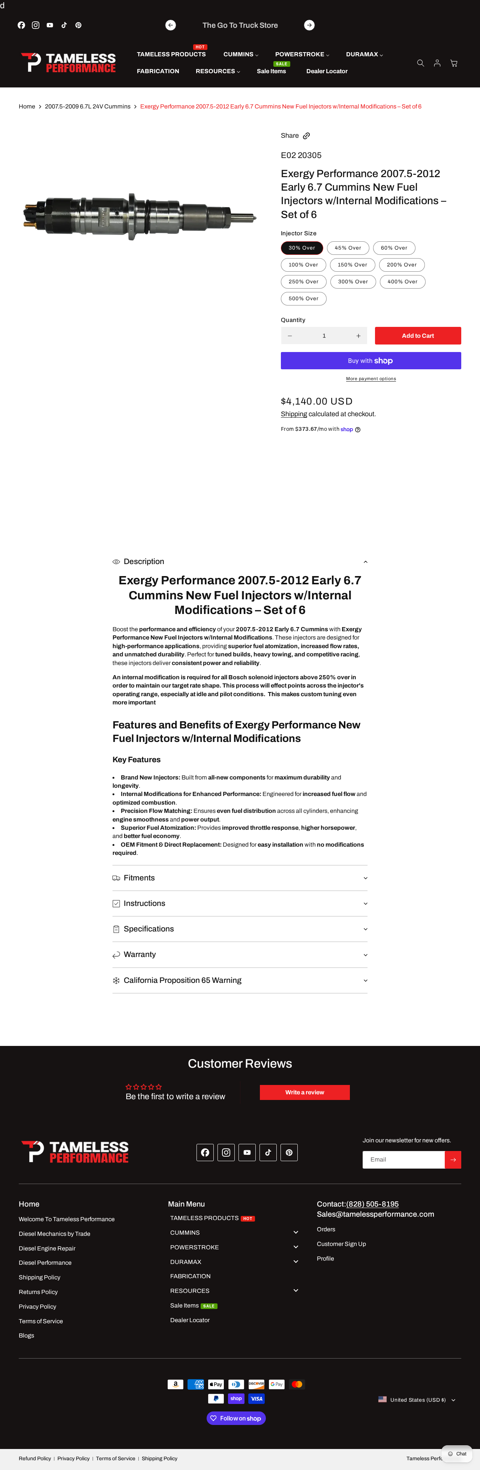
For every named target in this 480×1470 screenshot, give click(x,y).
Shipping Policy (159, 1458)
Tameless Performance (433, 1458)
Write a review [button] (304, 1092)
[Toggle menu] (296, 1232)
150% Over (353, 265)
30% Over (302, 248)
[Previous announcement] (170, 25)
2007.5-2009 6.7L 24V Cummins (87, 106)
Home (27, 106)
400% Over (403, 282)
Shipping (294, 414)
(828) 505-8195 (372, 1204)
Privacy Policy (73, 1458)
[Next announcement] (309, 25)
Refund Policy (35, 1458)
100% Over (303, 265)
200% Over (402, 265)
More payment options (371, 379)
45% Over (348, 248)
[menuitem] (172, 54)
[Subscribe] (453, 1160)
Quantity (293, 320)
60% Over (394, 248)
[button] (420, 63)
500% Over (304, 299)
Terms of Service (115, 1458)
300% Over (353, 282)
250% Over (304, 282)
